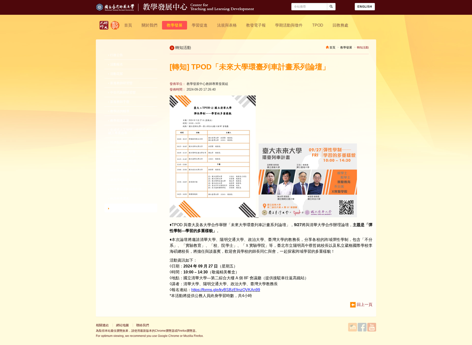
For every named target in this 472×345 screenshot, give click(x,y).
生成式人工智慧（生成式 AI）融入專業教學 (130, 131)
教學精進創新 (119, 120)
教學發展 (174, 25)
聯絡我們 (142, 325)
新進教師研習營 (121, 83)
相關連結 (102, 325)
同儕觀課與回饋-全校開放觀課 (131, 142)
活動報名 (116, 64)
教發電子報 (256, 25)
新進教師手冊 (119, 102)
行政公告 (116, 55)
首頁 (128, 25)
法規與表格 (227, 25)
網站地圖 (122, 325)
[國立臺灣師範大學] (119, 10)
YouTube (371, 327)
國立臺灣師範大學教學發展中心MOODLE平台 (352, 327)
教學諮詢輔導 (119, 111)
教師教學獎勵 (119, 198)
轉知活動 (117, 208)
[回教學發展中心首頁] (198, 10)
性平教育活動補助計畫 (125, 189)
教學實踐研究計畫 (122, 152)
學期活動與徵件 (289, 25)
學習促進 (199, 25)
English (364, 6)
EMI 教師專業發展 (122, 161)
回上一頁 (364, 304)
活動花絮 (116, 74)
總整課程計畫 (119, 180)
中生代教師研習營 (122, 92)
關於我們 (149, 25)
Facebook (362, 327)
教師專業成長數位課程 (125, 170)
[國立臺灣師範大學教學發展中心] (115, 25)
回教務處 (340, 25)
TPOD (317, 25)
